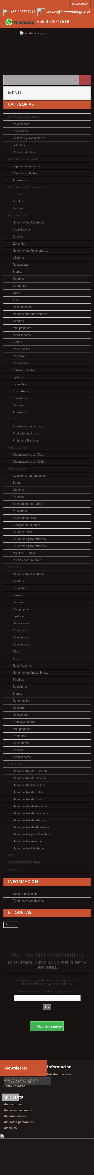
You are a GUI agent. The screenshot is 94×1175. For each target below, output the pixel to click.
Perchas (18, 496)
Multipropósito (21, 609)
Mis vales (10, 1128)
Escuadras (19, 511)
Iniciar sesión (80, 3)
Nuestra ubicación (24, 893)
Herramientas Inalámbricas (30, 314)
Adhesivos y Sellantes (23, 117)
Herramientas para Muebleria (31, 834)
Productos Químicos (26, 433)
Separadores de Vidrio (27, 503)
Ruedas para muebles (27, 560)
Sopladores (20, 686)
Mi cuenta (13, 1097)
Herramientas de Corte (27, 799)
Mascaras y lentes (24, 173)
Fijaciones (15, 194)
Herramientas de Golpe (27, 792)
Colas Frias (20, 131)
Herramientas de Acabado (29, 806)
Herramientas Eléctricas (28, 222)
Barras (16, 482)
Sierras (17, 271)
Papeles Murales (23, 152)
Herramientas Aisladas (27, 841)
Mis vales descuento (17, 1110)
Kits (15, 300)
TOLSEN (14, 764)
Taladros (18, 278)
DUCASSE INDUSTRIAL (24, 862)
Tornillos (18, 201)
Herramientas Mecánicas (29, 785)
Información (23, 881)
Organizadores (18, 447)
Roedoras (18, 356)
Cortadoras (19, 285)
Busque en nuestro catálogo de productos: (47, 991)
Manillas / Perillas (24, 553)
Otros (16, 292)
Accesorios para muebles (29, 475)
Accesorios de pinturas (27, 426)
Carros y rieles (22, 532)
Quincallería (16, 468)
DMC (11, 855)
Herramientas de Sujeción (29, 771)
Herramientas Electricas (28, 574)
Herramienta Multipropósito (30, 250)
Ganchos (18, 489)
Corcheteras (20, 391)
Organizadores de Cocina (29, 461)
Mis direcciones (14, 1116)
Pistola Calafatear (24, 370)
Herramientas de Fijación (29, 778)
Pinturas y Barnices (25, 440)
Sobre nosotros (14, 1086)
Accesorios (20, 180)
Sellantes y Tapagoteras (28, 138)
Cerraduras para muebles (29, 539)
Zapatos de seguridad (26, 166)
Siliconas (18, 145)
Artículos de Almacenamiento (29, 187)
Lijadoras (18, 257)
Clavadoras (20, 398)
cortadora (14, 869)
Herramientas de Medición (29, 820)
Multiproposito (21, 328)
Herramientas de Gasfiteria (30, 813)
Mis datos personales (18, 1122)
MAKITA (13, 567)
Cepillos (17, 236)
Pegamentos (20, 124)
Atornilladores (21, 229)
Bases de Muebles (24, 518)
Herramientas (17, 215)
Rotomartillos (21, 349)
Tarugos (17, 208)
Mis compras (12, 1104)
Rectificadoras (22, 307)
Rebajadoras (20, 264)
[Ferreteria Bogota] (47, 48)
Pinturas (14, 419)
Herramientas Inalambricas (30, 672)
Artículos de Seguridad (24, 159)
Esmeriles (19, 243)
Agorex (11, 924)
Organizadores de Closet (28, 454)
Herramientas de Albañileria (30, 827)
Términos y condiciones (28, 900)
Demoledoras (21, 637)
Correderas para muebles (29, 546)
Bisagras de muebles (26, 525)
